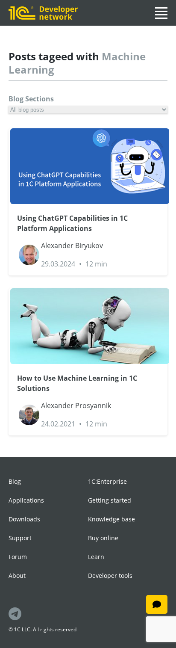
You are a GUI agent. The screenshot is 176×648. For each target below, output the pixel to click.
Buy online (103, 538)
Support (20, 538)
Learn (96, 557)
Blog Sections (31, 99)
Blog (15, 481)
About (17, 575)
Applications (26, 500)
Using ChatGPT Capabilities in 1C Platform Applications (72, 223)
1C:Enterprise (107, 481)
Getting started (109, 500)
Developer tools (110, 575)
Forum (18, 557)
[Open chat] (156, 604)
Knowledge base (111, 519)
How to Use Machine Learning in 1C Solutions (77, 383)
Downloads (24, 519)
